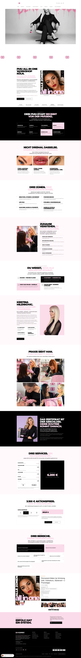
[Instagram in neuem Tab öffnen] (16, 650)
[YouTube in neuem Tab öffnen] (23, 650)
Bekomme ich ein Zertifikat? (55, 556)
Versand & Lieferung (58, 635)
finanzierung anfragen (48, 522)
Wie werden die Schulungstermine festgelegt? (26, 561)
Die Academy (46, 636)
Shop (41, 6)
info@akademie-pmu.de (19, 641)
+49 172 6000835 (18, 642)
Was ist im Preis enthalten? (51, 547)
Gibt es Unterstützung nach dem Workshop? (24, 566)
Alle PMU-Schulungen (35, 636)
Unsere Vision (46, 635)
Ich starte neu (34, 633)
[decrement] (42, 597)
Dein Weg (22, 6)
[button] (58, 3)
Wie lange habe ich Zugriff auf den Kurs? (39, 556)
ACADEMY (20, 632)
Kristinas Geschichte (47, 633)
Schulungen (28, 6)
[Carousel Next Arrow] (64, 605)
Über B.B (46, 6)
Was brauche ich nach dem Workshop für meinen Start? (51, 561)
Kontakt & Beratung (58, 633)
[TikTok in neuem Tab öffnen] (21, 650)
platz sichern (56, 522)
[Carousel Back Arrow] (43, 605)
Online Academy (35, 6)
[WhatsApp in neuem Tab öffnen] (26, 650)
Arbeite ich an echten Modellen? (23, 556)
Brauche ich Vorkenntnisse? (23, 547)
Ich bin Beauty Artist (35, 635)
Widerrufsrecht (57, 636)
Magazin (51, 6)
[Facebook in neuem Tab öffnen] (19, 650)
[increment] (47, 597)
